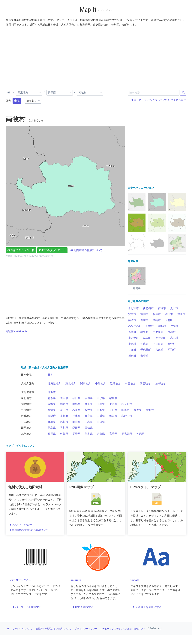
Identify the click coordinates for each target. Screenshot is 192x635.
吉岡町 (132, 331)
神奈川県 (127, 403)
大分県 (101, 433)
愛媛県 (76, 427)
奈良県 (89, 415)
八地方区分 (27, 383)
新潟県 (52, 409)
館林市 (144, 320)
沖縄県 (140, 433)
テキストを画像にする (148, 606)
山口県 (101, 421)
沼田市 (169, 314)
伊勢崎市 (148, 308)
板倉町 (132, 355)
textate (134, 579)
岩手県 (64, 398)
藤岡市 (132, 320)
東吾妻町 (133, 337)
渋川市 (181, 314)
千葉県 (101, 403)
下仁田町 (158, 343)
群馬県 (76, 403)
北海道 (52, 392)
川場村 (150, 325)
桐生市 (157, 314)
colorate (75, 579)
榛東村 (144, 331)
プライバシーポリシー (86, 628)
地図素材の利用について (87, 250)
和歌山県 (127, 415)
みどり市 (133, 308)
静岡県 (138, 409)
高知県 (89, 427)
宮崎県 (113, 433)
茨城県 (52, 403)
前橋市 (162, 308)
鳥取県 (52, 421)
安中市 (132, 314)
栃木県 (64, 403)
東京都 (113, 403)
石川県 (76, 409)
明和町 (172, 349)
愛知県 (150, 409)
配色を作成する (84, 606)
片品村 (174, 325)
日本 (50, 374)
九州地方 (160, 383)
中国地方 (130, 383)
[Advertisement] (96, 57)
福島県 (113, 398)
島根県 (64, 421)
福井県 (89, 409)
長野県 (113, 409)
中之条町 (158, 331)
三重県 (101, 415)
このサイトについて (22, 525)
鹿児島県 (127, 433)
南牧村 (172, 343)
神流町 (144, 343)
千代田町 (145, 349)
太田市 (174, 308)
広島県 (89, 421)
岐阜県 (125, 409)
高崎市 (157, 320)
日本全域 (26, 374)
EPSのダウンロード (53, 250)
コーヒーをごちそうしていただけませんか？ (159, 99)
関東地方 (85, 383)
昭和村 (162, 325)
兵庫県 (76, 415)
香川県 (64, 427)
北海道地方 (54, 383)
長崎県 (76, 433)
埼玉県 (89, 403)
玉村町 (169, 320)
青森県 (52, 398)
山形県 (101, 398)
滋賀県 (113, 415)
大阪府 (52, 415)
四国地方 (145, 383)
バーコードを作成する (27, 606)
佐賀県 (64, 433)
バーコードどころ (20, 579)
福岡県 (52, 433)
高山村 (174, 337)
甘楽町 (132, 349)
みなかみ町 (134, 325)
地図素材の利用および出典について (30, 530)
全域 (17, 100)
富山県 (64, 409)
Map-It (88, 10)
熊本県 (89, 433)
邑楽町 (144, 355)
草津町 (147, 337)
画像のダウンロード (22, 250)
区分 (8, 100)
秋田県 (76, 398)
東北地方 (70, 383)
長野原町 (160, 337)
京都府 (64, 415)
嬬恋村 (172, 331)
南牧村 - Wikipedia (16, 331)
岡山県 (76, 421)
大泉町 (159, 349)
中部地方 (100, 383)
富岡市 (144, 314)
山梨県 (101, 409)
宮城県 (89, 398)
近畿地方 (115, 383)
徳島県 (52, 427)
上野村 (132, 343)
